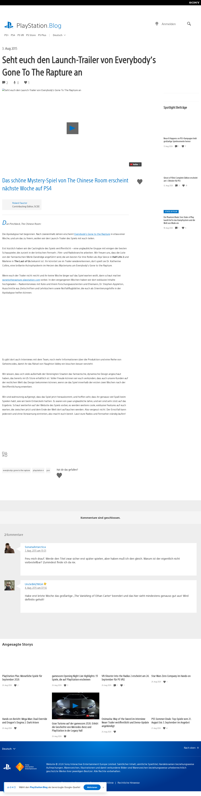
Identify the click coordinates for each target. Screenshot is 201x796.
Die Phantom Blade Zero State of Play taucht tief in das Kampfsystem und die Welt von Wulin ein (179, 220)
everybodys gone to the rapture (16, 470)
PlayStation (39, 25)
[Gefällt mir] (183, 146)
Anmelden (169, 24)
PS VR (21, 35)
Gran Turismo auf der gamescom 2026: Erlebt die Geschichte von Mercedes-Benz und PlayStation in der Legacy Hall (75, 727)
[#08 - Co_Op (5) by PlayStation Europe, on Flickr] (65, 334)
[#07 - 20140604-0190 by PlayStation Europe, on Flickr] (65, 312)
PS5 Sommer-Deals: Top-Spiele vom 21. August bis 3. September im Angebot (171, 720)
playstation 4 (38, 470)
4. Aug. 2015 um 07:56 (36, 587)
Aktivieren (92, 787)
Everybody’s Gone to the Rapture (92, 234)
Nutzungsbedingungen (73, 782)
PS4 (13, 35)
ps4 (48, 470)
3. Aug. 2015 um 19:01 (35, 550)
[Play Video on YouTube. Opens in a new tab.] (135, 164)
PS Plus (42, 35)
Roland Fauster (19, 202)
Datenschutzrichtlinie (102, 782)
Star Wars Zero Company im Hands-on (171, 676)
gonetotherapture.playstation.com (21, 279)
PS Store (31, 35)
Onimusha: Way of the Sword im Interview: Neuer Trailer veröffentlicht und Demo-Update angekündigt (125, 722)
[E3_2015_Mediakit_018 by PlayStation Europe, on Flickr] (65, 433)
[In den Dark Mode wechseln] (157, 24)
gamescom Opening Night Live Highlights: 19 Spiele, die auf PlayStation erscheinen (75, 677)
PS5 (6, 35)
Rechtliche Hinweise (129, 782)
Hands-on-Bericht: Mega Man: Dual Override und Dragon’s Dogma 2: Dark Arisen (24, 720)
